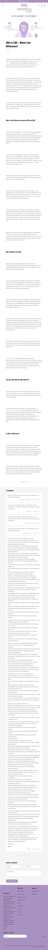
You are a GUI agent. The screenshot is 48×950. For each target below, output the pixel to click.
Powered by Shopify (16, 945)
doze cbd (10, 945)
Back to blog (25, 482)
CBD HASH (34, 894)
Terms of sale (42, 947)
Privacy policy (24, 945)
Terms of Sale (21, 894)
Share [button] (8, 53)
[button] (2, 5)
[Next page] (27, 855)
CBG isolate (34, 196)
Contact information (40, 945)
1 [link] (20, 855)
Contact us (20, 915)
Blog (19, 903)
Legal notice (35, 947)
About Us (20, 912)
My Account (20, 906)
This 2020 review (10, 358)
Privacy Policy (21, 891)
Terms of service (22, 897)
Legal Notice (21, 900)
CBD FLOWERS (35, 891)
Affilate (19, 909)
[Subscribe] (25, 936)
